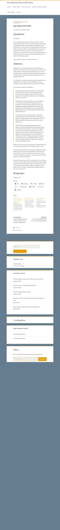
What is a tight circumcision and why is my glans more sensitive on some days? (20, 220)
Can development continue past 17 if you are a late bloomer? (28, 279)
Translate (22, 265)
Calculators (26, 7)
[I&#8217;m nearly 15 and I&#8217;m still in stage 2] (42, 203)
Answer (17, 227)
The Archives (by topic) (19, 338)
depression (19, 230)
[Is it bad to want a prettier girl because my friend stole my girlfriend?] (19, 204)
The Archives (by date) (19, 334)
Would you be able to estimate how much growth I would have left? (28, 299)
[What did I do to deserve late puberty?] (30, 203)
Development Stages (39, 7)
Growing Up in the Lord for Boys (20, 2)
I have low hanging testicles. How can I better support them (39, 219)
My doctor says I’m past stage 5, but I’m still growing (26, 307)
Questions (16, 7)
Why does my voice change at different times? (24, 285)
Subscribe (42, 359)
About (18, 12)
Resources (11, 12)
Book (9, 7)
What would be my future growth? (22, 292)
